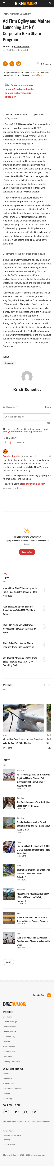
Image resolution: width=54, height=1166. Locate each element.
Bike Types (7, 1017)
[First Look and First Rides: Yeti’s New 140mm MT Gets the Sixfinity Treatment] (9, 894)
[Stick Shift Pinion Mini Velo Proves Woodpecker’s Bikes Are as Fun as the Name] (9, 938)
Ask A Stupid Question (12, 1088)
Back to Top (38, 995)
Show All (8, 962)
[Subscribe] (34, 1111)
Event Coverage (10, 1022)
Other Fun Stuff (9, 1032)
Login (48, 407)
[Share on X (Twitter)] (11, 63)
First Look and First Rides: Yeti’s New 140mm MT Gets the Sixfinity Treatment (33, 897)
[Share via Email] (18, 63)
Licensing (6, 1140)
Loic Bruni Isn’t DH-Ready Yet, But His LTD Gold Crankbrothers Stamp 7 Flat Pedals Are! (33, 849)
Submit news (8, 1083)
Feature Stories (9, 1027)
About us (7, 1074)
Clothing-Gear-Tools (11, 1061)
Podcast (6, 1093)
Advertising (7, 1098)
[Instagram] (25, 1111)
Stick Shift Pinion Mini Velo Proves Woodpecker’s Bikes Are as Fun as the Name (19, 628)
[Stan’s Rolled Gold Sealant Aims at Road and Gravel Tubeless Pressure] (9, 918)
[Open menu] (4, 3)
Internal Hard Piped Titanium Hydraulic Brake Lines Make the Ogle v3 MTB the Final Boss (20, 592)
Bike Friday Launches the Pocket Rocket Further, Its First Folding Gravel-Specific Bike (34, 825)
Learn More (37, 75)
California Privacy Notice (12, 1135)
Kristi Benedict (21, 46)
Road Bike (7, 1057)
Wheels (19, 866)
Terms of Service (9, 1144)
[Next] (49, 684)
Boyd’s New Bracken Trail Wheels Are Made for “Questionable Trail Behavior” (33, 873)
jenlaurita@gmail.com (33, 484)
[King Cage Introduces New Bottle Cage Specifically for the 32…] (9, 803)
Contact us (7, 1079)
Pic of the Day (9, 1037)
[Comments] (38, 64)
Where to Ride (9, 1047)
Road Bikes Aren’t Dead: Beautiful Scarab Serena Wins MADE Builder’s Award (19, 610)
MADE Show (20, 770)
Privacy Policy (8, 1131)
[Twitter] (15, 1111)
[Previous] (44, 684)
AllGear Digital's (24, 1121)
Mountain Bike (21, 889)
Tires (18, 913)
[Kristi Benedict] (27, 378)
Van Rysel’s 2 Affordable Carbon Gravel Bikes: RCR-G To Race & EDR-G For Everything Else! (20, 661)
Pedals (19, 842)
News (5, 735)
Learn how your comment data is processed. (25, 430)
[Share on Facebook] (5, 63)
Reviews (6, 1042)
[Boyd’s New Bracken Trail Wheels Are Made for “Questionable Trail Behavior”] (9, 870)
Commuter (9, 363)
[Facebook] (5, 1111)
